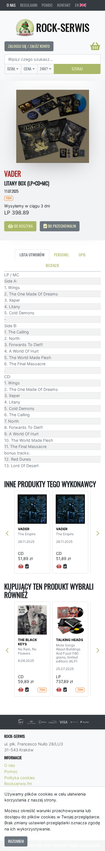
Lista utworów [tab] (32, 254)
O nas (11, 5)
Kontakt (64, 5)
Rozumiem (16, 841)
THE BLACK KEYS (27, 642)
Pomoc (47, 5)
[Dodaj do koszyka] (21, 566)
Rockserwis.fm (18, 783)
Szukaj (77, 68)
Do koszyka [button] (23, 226)
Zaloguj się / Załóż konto (29, 46)
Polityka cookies (19, 777)
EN (77, 5)
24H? (44, 68)
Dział (11, 68)
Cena (27, 68)
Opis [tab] (82, 254)
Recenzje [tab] (52, 265)
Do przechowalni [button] (61, 226)
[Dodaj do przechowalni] (27, 566)
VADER (23, 529)
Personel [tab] (61, 254)
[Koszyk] (95, 46)
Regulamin (28, 5)
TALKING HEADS (69, 640)
